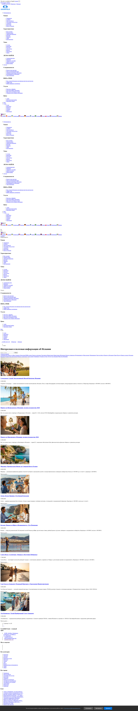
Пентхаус (5, 659)
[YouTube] (3, 647)
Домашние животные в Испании (11, 698)
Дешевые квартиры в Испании (13, 72)
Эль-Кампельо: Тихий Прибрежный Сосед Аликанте (17, 613)
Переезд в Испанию (109, 355)
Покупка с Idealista (10, 89)
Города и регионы (36, 355)
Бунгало (8, 47)
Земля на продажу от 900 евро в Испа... (13, 700)
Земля (4, 667)
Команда (8, 107)
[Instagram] (3, 645)
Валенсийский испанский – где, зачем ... (13, 695)
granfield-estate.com (8, 639)
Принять (108, 708)
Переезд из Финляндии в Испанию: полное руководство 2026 (20, 437)
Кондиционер (9, 39)
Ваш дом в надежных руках (13, 91)
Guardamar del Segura (6, 355)
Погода (119, 355)
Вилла (5, 663)
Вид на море (9, 31)
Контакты (8, 106)
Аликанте (8, 23)
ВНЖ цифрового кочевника (13, 83)
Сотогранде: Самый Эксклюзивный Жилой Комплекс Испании (20, 378)
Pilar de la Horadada (63, 356)
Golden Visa (9, 82)
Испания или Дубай (8, 703)
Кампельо (5, 686)
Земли (7, 52)
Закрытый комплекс (11, 34)
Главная (2, 236)
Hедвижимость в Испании (12, 74)
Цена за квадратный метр (12, 71)
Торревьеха (9, 18)
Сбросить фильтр (5, 354)
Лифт (7, 38)
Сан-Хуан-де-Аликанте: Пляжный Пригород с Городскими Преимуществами (25, 584)
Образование (93, 355)
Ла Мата (8, 19)
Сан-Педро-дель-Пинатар (9, 680)
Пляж (115, 355)
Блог (4, 102)
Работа (8, 2)
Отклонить (88, 708)
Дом (4, 662)
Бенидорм (8, 24)
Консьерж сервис (10, 101)
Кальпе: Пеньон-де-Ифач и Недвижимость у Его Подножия (19, 525)
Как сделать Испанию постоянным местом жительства (19, 81)
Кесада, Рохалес (10, 26)
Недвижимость (7, 12)
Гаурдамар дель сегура (11, 22)
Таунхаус (5, 656)
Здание (5, 661)
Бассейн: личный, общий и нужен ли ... (13, 694)
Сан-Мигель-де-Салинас (9, 682)
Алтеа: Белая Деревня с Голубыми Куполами (15, 496)
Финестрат (6, 684)
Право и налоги (125, 355)
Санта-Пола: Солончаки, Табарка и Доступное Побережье (19, 554)
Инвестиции (50, 355)
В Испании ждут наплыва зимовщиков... (13, 696)
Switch (16, 1)
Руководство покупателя (11, 356)
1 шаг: (7, 98)
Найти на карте (10, 62)
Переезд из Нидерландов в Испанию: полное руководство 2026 (20, 408)
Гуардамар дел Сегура (8, 675)
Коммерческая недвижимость (10, 665)
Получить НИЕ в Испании (12, 90)
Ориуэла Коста (10, 21)
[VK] (3, 649)
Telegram (18, 4)
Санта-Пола (6, 683)
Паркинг (8, 36)
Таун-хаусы (9, 48)
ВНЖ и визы (28, 355)
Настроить (99, 708)
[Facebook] (3, 646)
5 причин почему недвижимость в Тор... (13, 692)
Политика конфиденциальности (72, 708)
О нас (4, 103)
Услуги (5, 64)
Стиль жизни (30, 356)
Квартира (5, 654)
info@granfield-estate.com (10, 638)
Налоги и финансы (70, 355)
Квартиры (8, 46)
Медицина (62, 355)
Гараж (4, 666)
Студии (8, 45)
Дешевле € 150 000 (11, 60)
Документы (44, 355)
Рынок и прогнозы (22, 356)
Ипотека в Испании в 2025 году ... (11, 702)
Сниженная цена (10, 58)
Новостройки (9, 63)
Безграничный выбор (11, 100)
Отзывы (8, 109)
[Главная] (3, 344)
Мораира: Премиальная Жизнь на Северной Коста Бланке (19, 466)
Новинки (8, 59)
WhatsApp (13, 4)
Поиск (16, 352)
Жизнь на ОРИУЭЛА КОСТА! (11, 699)
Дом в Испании (10, 75)
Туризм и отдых (44, 356)
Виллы (8, 50)
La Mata (13, 355)
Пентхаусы (9, 51)
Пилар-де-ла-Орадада (8, 679)
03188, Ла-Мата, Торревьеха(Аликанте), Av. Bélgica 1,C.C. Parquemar (10, 634)
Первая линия (9, 33)
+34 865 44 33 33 (5, 341)
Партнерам (3, 2)
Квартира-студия (7, 658)
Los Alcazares (55, 356)
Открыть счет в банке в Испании (14, 93)
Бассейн (8, 35)
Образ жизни (86, 355)
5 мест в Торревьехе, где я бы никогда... (13, 691)
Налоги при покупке (11, 70)
